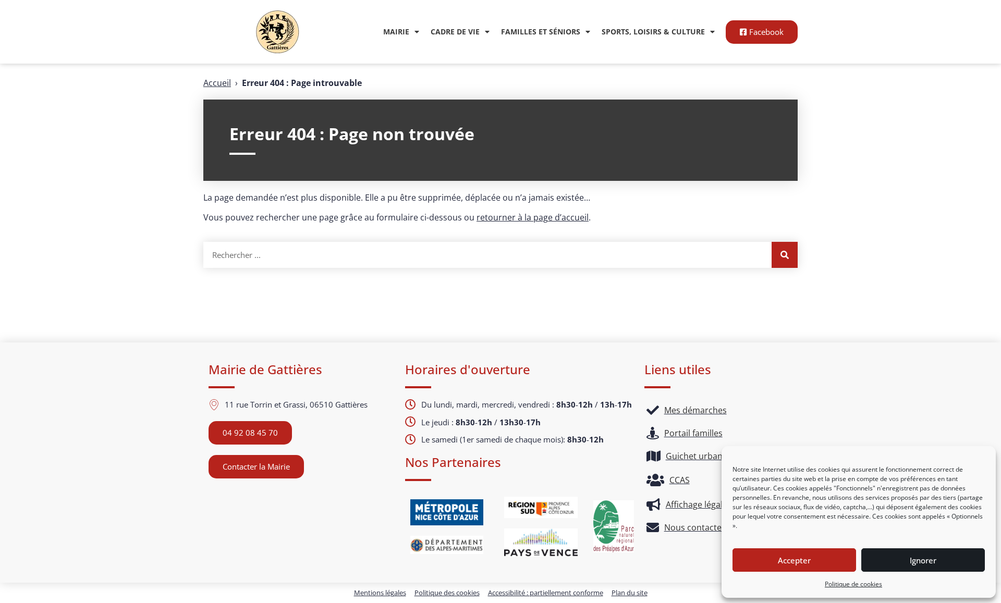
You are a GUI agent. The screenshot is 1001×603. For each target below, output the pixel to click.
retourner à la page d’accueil (533, 217)
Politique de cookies (853, 584)
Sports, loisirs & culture (653, 31)
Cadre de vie (455, 31)
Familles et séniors (540, 31)
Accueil (217, 83)
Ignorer (923, 560)
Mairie (396, 31)
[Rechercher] (785, 255)
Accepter (794, 560)
